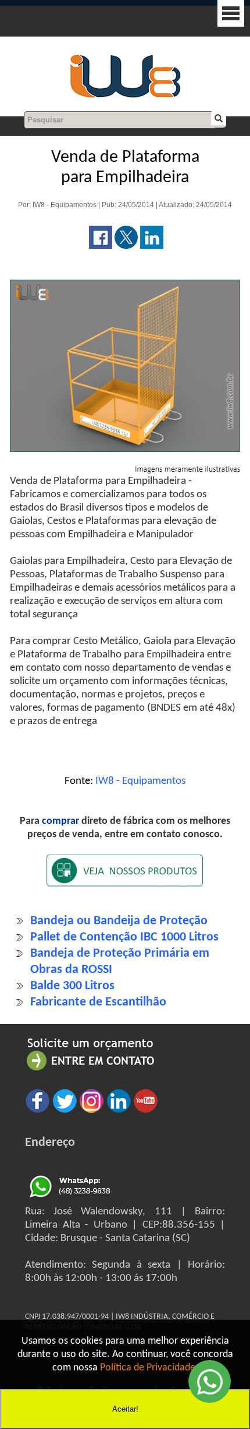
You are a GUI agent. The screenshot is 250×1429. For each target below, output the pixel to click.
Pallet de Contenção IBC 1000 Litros (124, 937)
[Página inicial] (125, 96)
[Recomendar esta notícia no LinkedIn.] (151, 246)
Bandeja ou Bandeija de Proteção (119, 921)
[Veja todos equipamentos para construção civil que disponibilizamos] (125, 878)
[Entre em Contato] (90, 1070)
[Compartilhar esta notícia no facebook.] (100, 246)
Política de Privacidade (147, 1367)
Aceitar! (125, 1409)
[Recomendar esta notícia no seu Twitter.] (126, 246)
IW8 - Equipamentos (140, 781)
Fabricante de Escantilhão (98, 1002)
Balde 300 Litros (72, 986)
